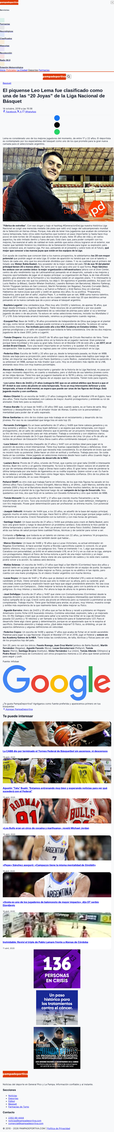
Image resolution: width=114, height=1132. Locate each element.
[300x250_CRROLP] (57, 1024)
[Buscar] (68, 76)
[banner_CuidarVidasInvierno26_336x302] (57, 1068)
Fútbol (11, 1101)
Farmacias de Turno (18, 1106)
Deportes (33, 70)
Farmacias (44, 70)
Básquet (12, 1104)
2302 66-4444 (16, 1117)
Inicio (3, 70)
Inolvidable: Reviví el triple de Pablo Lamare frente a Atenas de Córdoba (45, 942)
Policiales (11, 70)
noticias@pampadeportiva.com (24, 1120)
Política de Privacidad (58, 1128)
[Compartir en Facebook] (57, 118)
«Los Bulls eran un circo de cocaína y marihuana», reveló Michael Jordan (46, 828)
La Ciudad (22, 70)
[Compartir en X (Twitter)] (57, 125)
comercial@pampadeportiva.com (25, 1123)
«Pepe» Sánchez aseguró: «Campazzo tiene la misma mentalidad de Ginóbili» (49, 865)
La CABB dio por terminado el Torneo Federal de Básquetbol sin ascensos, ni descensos (55, 751)
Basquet (7, 83)
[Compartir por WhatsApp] (57, 132)
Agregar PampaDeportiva (19, 709)
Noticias (12, 1095)
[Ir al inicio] (54, 77)
